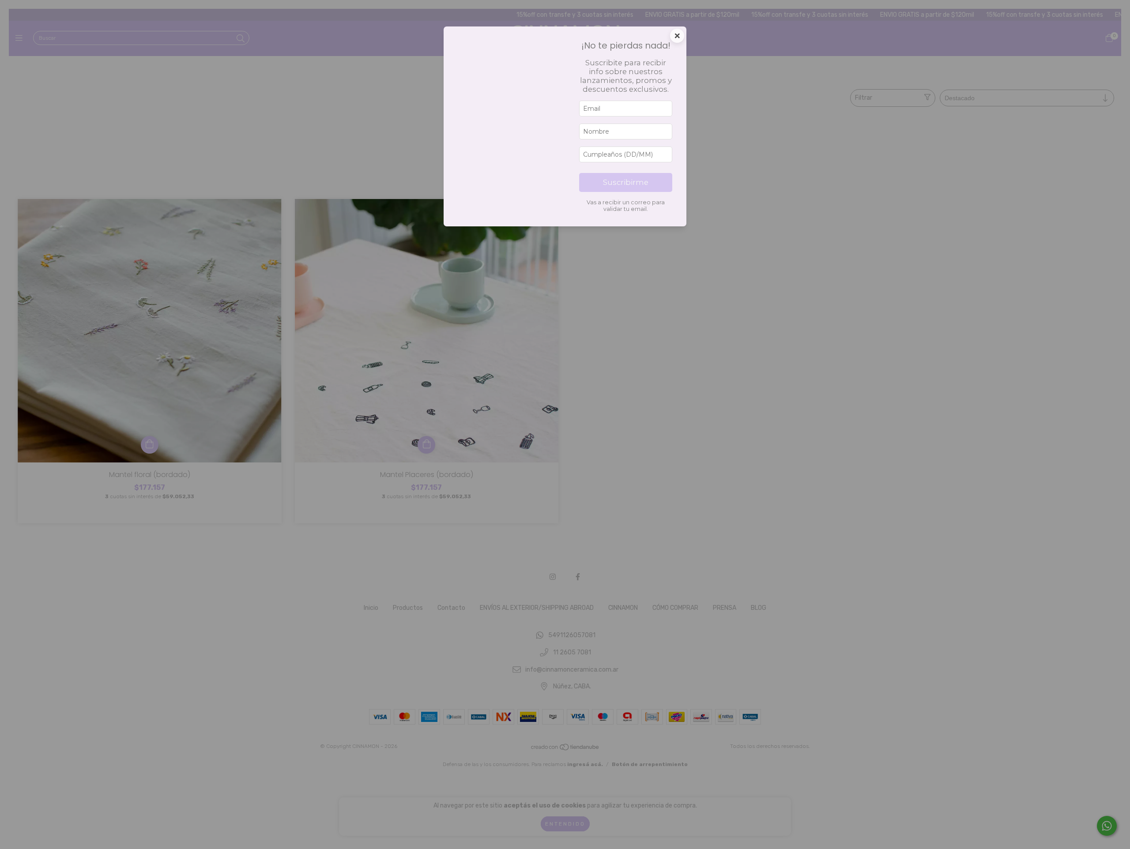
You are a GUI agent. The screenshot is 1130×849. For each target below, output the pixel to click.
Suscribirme (625, 182)
